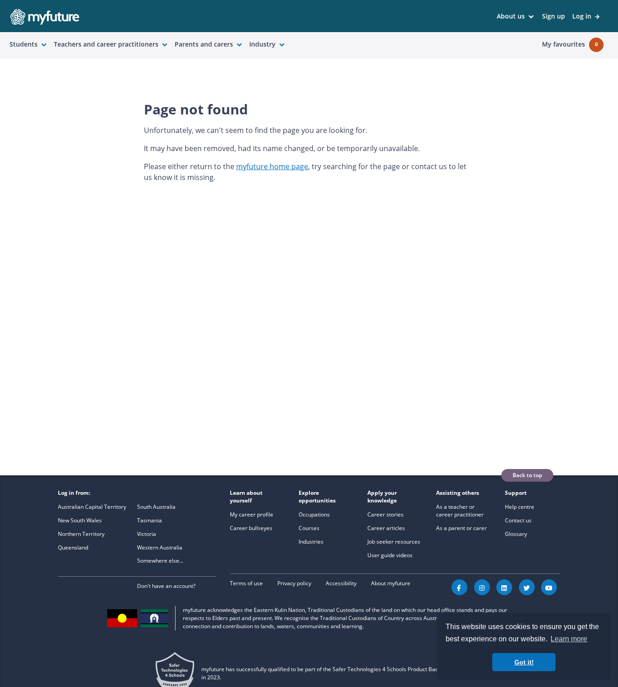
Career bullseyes (251, 528)
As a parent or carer (461, 528)
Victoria (146, 534)
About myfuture (390, 583)
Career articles (386, 528)
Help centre (519, 507)
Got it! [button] (524, 662)
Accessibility (341, 583)
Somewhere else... (160, 560)
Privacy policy (294, 583)
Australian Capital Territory (92, 507)
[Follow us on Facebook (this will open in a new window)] (459, 587)
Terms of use (246, 583)
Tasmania (149, 520)
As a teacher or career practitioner (460, 510)
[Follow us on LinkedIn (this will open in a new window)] (504, 587)
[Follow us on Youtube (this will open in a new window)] (549, 587)
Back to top (527, 475)
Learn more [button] (569, 639)
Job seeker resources (393, 541)
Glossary (516, 534)
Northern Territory (81, 534)
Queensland (73, 547)
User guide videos (390, 555)
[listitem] (516, 16)
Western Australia (159, 547)
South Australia (156, 507)
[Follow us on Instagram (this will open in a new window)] (482, 587)
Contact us (518, 520)
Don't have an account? (166, 586)
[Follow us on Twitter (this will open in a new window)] (527, 587)
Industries (311, 541)
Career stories (385, 514)
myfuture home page (272, 166)
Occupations (314, 514)
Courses (309, 528)
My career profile (251, 514)
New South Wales (80, 520)
